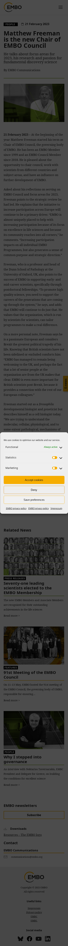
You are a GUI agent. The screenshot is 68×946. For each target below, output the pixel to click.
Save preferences (34, 499)
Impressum (56, 508)
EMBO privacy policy (16, 508)
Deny (34, 489)
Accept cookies (34, 479)
